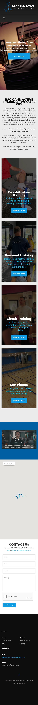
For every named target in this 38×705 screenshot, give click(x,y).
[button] (19, 496)
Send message (9, 605)
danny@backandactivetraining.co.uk (19, 550)
